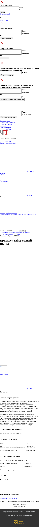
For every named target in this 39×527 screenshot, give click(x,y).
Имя (23, 31)
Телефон (25, 33)
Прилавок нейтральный (13, 234)
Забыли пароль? (5, 14)
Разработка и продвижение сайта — (19, 513)
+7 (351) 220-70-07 (5, 129)
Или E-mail (26, 115)
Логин (21, 7)
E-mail (24, 72)
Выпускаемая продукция (13, 232)
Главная (2, 232)
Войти (2, 174)
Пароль (21, 10)
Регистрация (4, 20)
